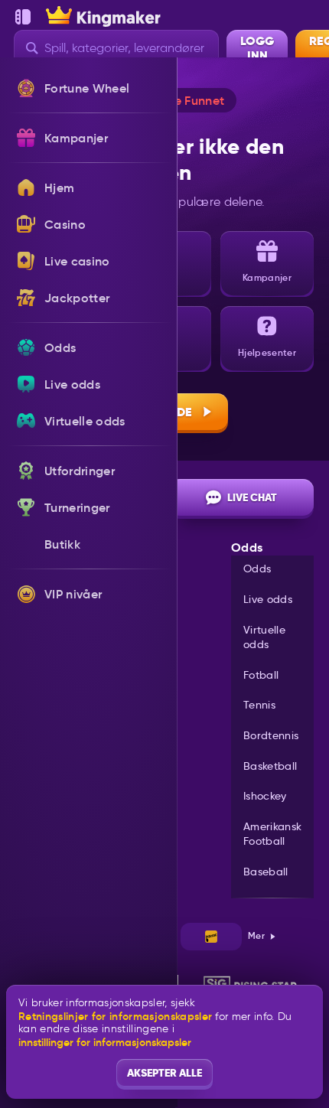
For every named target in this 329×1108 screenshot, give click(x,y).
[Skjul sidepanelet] (23, 17)
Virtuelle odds (264, 637)
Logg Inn (257, 48)
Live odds (267, 599)
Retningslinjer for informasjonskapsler (115, 1016)
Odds (257, 568)
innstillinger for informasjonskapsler (104, 1042)
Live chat (252, 497)
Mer (256, 935)
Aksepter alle (164, 1073)
